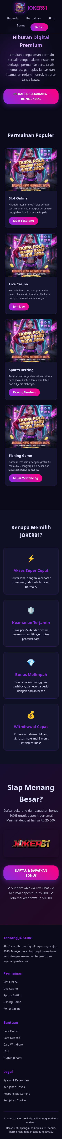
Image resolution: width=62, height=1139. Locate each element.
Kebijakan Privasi (14, 1087)
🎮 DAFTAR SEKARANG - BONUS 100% (31, 96)
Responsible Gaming (16, 1094)
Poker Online (11, 1008)
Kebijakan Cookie (14, 1100)
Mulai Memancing (25, 478)
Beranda (12, 18)
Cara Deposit (11, 1038)
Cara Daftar (11, 1031)
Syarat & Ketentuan (16, 1080)
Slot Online (10, 982)
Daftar (39, 27)
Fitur (52, 18)
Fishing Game (12, 1002)
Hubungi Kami (12, 1058)
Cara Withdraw (13, 1044)
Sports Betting (12, 995)
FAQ (6, 1051)
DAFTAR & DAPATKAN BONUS (31, 872)
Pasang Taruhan (24, 392)
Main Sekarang (23, 221)
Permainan (33, 18)
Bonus (21, 25)
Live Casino (10, 989)
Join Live (19, 306)
